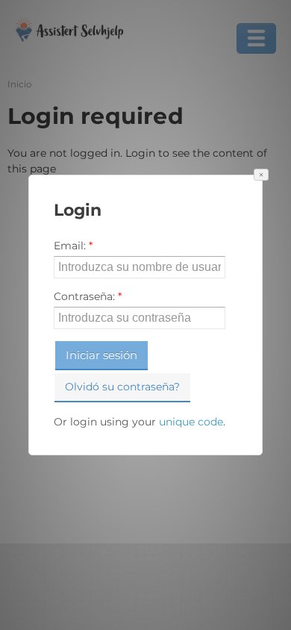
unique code (191, 421)
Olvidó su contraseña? (122, 386)
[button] (261, 175)
